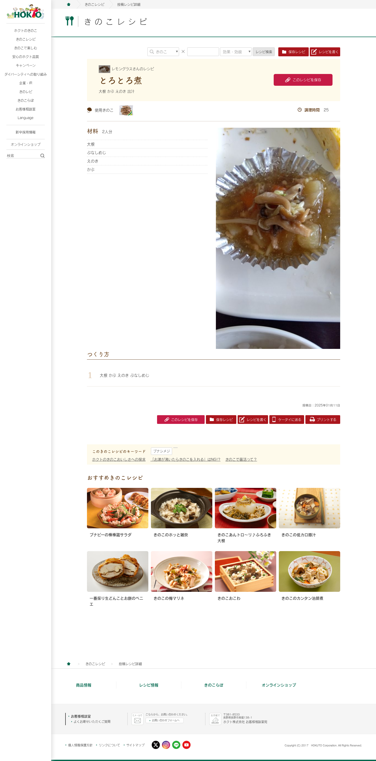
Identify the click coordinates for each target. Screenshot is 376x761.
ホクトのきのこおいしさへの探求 (119, 459)
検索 (264, 52)
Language (26, 118)
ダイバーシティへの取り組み (25, 74)
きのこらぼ (25, 100)
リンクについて (109, 745)
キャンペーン (26, 65)
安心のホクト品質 (25, 57)
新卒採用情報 (26, 132)
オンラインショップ (25, 144)
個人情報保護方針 (80, 745)
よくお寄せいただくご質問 (92, 721)
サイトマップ (135, 745)
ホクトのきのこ (25, 30)
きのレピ (25, 92)
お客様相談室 (26, 109)
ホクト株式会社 (68, 4)
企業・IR (25, 83)
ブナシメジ (161, 451)
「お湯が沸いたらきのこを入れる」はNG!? (185, 459)
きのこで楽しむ (25, 48)
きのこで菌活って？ (241, 459)
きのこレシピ (26, 39)
